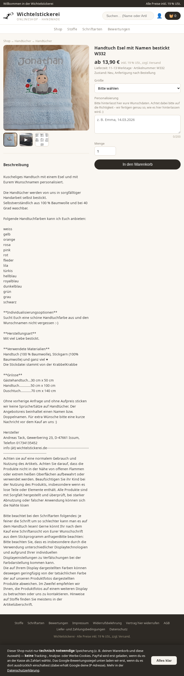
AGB (167, 623)
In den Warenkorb (138, 164)
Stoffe (72, 29)
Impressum (80, 623)
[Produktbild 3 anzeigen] (42, 140)
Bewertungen (119, 29)
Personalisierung (106, 98)
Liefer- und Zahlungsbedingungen (81, 629)
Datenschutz (118, 629)
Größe (99, 80)
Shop (58, 29)
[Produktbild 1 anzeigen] (10, 140)
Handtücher (23, 41)
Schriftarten (92, 29)
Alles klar (164, 660)
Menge (99, 143)
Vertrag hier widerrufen (142, 623)
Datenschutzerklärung (23, 670)
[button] (46, 88)
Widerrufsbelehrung (107, 623)
